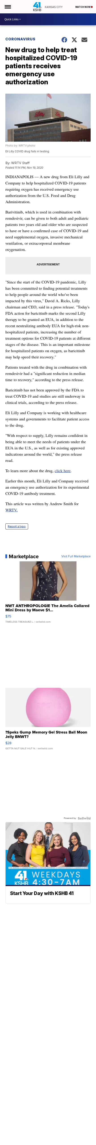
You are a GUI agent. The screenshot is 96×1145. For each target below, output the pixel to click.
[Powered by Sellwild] (84, 818)
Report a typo (17, 526)
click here (63, 470)
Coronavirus (20, 39)
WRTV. (11, 510)
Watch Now (83, 7)
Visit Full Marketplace (76, 556)
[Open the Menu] (7, 6)
